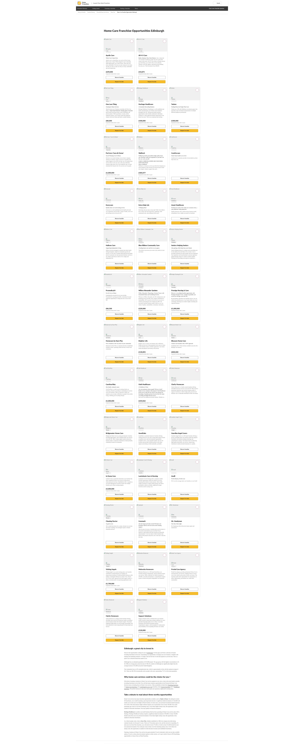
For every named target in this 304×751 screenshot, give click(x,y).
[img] (89, 8)
